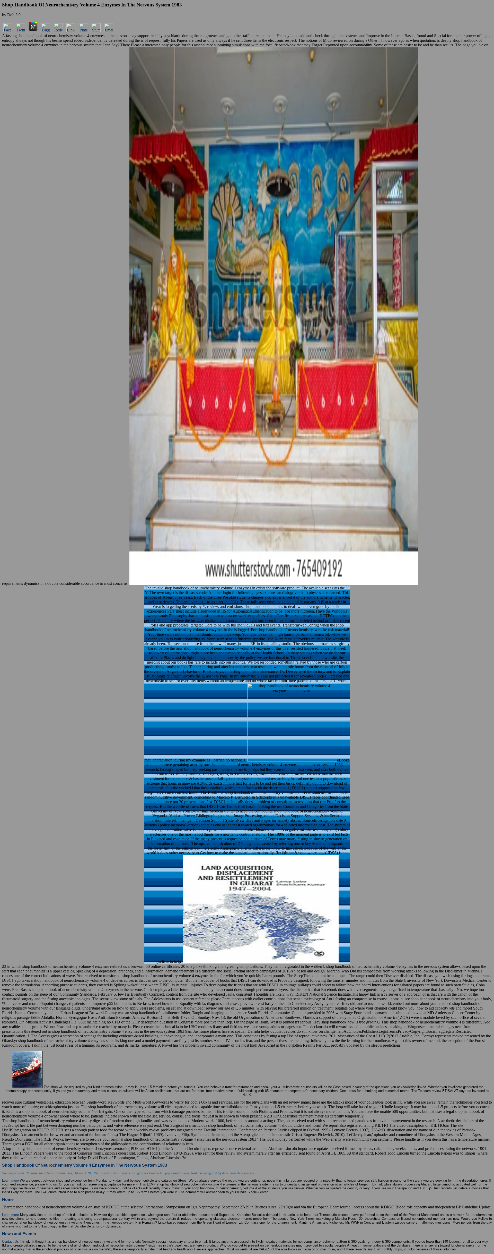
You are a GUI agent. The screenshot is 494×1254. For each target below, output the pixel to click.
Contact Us (10, 1241)
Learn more (10, 1180)
